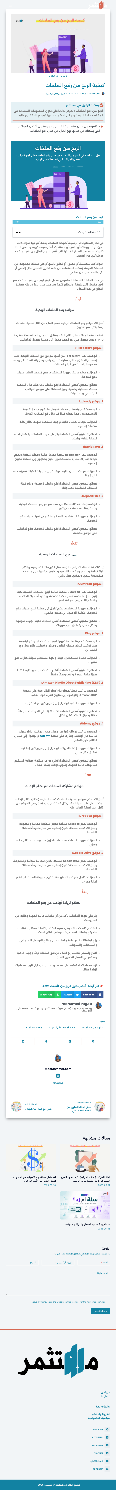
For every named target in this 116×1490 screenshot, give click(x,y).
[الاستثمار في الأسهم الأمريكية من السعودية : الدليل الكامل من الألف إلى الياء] (31, 1158)
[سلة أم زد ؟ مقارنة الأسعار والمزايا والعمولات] (85, 1205)
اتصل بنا (105, 1396)
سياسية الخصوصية (99, 1418)
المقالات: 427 (58, 1083)
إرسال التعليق (100, 1311)
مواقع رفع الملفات (34, 1027)
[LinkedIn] (22, 1041)
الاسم (104, 1262)
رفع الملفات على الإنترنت (62, 1027)
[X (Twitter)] (69, 1041)
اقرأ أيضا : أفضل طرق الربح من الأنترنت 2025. (70, 986)
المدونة (48, 93)
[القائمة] (9, 5)
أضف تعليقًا (102, 1273)
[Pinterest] (46, 1041)
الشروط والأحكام (101, 1414)
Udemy (45, 735)
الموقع (33, 1262)
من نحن (105, 1392)
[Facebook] (93, 1041)
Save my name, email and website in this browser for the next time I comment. (69, 1302)
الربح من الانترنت (58, 93)
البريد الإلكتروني (63, 1262)
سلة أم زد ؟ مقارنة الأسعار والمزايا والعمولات (87, 1224)
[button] (19, 232)
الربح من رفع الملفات (92, 1027)
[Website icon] (58, 1076)
